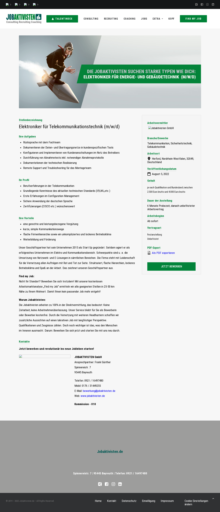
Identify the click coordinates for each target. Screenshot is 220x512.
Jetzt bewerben (171, 266)
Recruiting (111, 18)
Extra (156, 18)
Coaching (130, 18)
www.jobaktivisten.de (93, 396)
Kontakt (111, 501)
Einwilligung (148, 501)
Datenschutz (129, 501)
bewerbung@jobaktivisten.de (99, 391)
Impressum (167, 501)
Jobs (144, 18)
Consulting (91, 18)
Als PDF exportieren (163, 253)
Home (98, 501)
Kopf (171, 18)
